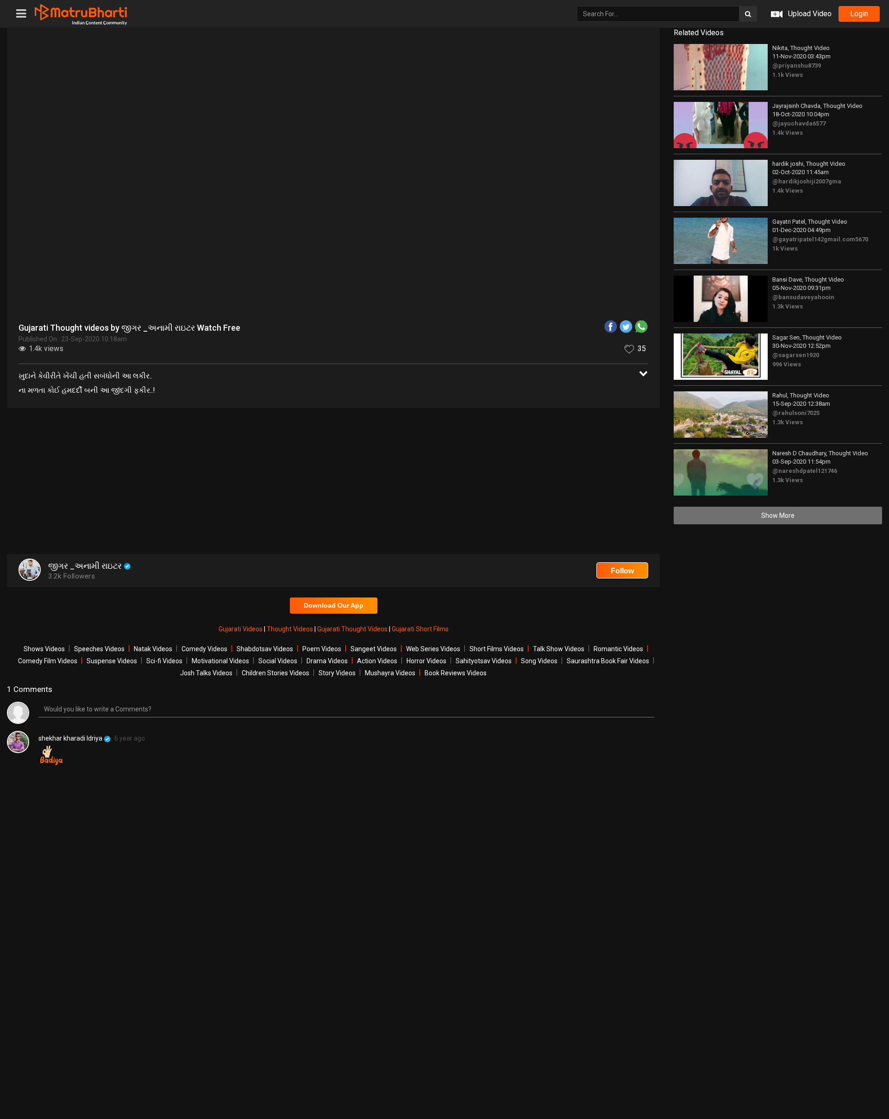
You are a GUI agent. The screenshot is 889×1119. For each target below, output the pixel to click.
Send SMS (505, 214)
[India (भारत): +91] (387, 214)
